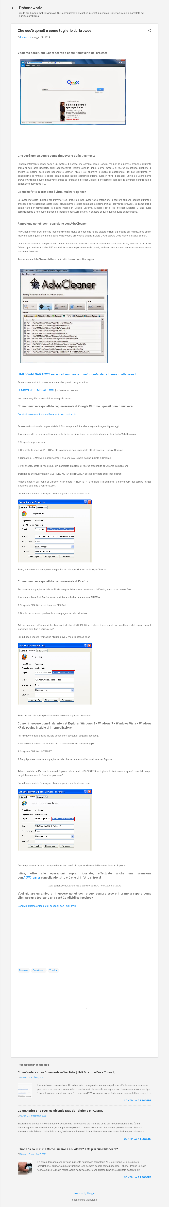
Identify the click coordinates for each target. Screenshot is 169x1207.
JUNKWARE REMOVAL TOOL (36, 390)
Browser (23, 970)
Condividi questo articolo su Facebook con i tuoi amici (47, 414)
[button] (149, 31)
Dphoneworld (31, 8)
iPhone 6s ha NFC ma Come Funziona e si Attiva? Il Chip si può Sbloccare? (68, 1149)
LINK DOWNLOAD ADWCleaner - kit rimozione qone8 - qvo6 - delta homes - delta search (77, 374)
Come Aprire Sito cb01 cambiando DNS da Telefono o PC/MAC (60, 1110)
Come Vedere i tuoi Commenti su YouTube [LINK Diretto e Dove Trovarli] (67, 1072)
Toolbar (53, 970)
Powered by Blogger (84, 1193)
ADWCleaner (31, 877)
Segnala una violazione (84, 1199)
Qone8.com (39, 970)
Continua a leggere (137, 1100)
